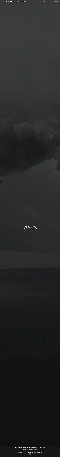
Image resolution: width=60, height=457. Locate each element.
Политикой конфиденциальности (35, 447)
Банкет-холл (45, 1)
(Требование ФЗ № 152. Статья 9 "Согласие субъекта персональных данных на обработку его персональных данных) (30, 452)
